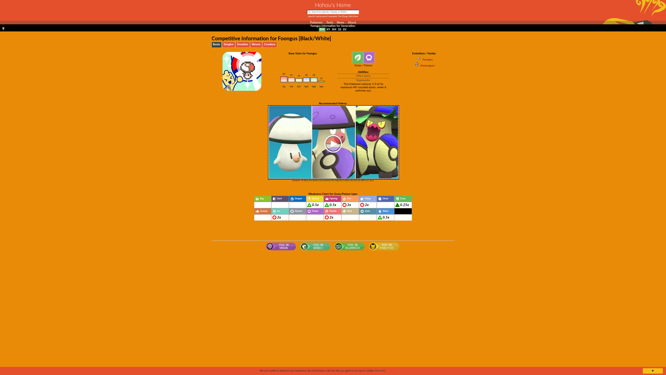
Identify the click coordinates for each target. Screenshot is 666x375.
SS (339, 29)
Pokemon (316, 22)
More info (380, 371)
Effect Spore (363, 76)
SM (334, 29)
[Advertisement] (333, 280)
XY (328, 29)
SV (345, 29)
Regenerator (363, 80)
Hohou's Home (333, 5)
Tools (329, 22)
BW (322, 29)
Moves (256, 44)
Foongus (427, 59)
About (352, 22)
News (340, 22)
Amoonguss (427, 65)
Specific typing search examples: (333, 16)
